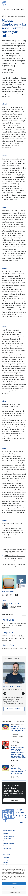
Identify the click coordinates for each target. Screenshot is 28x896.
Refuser (14, 888)
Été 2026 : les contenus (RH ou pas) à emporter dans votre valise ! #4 (18, 729)
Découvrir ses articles (14, 709)
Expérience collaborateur (8, 16)
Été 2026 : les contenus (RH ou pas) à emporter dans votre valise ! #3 (18, 770)
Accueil (3, 9)
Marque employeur (20, 16)
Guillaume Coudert (15, 604)
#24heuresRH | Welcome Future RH (14, 648)
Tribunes (4, 15)
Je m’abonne (14, 800)
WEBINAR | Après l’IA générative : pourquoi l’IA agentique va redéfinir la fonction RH (14, 638)
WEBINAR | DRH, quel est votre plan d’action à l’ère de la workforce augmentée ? (14, 625)
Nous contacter (21, 823)
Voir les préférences (14, 892)
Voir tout (24, 615)
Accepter (14, 883)
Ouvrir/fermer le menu (25, 3)
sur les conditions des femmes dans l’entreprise (13, 87)
